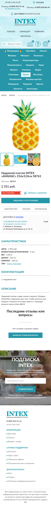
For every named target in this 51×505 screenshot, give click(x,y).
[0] (45, 44)
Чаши (41, 65)
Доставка (12, 434)
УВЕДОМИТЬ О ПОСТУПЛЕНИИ (25, 200)
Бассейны (30, 51)
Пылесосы (38, 56)
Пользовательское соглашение (21, 463)
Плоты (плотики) (14, 264)
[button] (12, 8)
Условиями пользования (32, 397)
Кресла (39, 84)
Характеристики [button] (10, 209)
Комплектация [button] (41, 209)
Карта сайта (13, 455)
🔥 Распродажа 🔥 (13, 51)
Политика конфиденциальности (21, 481)
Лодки (38, 70)
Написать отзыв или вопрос (25, 335)
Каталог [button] (11, 32)
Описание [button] (26, 209)
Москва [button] (20, 217)
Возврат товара (14, 442)
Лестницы (37, 75)
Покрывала (13, 84)
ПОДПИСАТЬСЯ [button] (25, 389)
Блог (10, 473)
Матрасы (25, 56)
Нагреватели (15, 79)
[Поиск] (4, 44)
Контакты (25, 36)
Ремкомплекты (14, 65)
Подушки (27, 84)
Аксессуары (32, 89)
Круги (26, 75)
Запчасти (18, 89)
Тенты (15, 60)
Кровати (30, 65)
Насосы (43, 51)
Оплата (11, 438)
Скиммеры (13, 75)
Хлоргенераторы (31, 60)
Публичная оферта (16, 459)
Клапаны (26, 70)
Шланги (14, 70)
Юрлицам (25, 32)
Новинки (39, 32)
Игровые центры (34, 79)
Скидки (11, 477)
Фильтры (12, 56)
